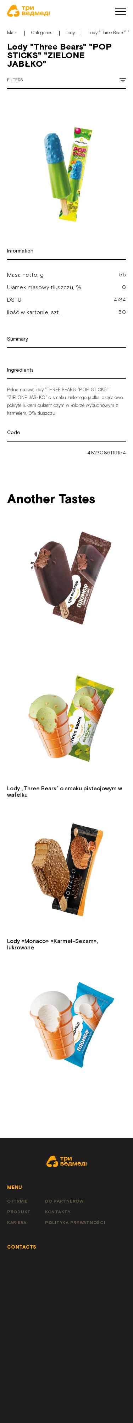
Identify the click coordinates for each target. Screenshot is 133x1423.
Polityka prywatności (75, 1222)
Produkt (19, 1212)
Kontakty (58, 1212)
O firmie (17, 1201)
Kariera (17, 1222)
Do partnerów (64, 1201)
